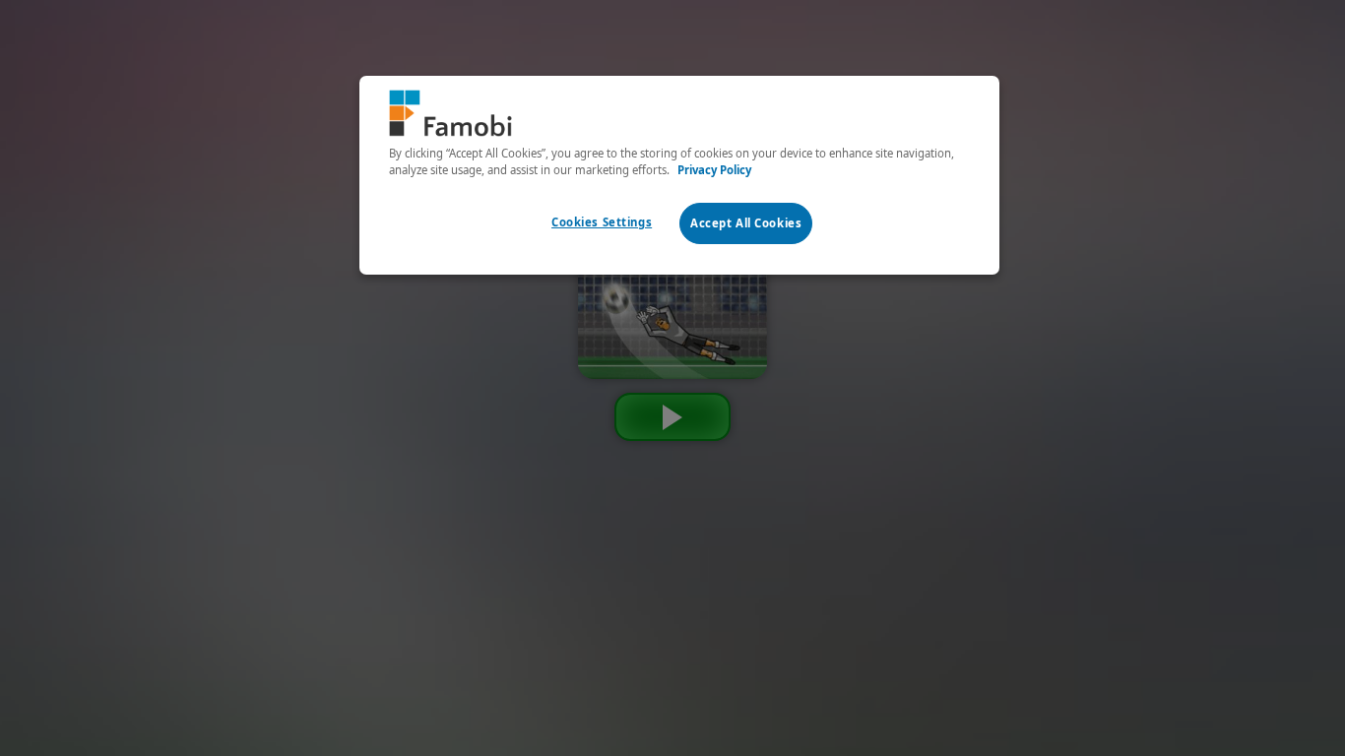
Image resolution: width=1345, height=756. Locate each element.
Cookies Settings (601, 222)
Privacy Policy (714, 169)
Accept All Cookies (745, 223)
